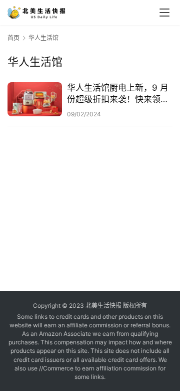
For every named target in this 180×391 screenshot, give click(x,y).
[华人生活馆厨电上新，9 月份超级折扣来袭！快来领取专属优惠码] (35, 99)
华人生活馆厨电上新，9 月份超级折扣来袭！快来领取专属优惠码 (118, 94)
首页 (14, 38)
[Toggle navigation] (164, 13)
